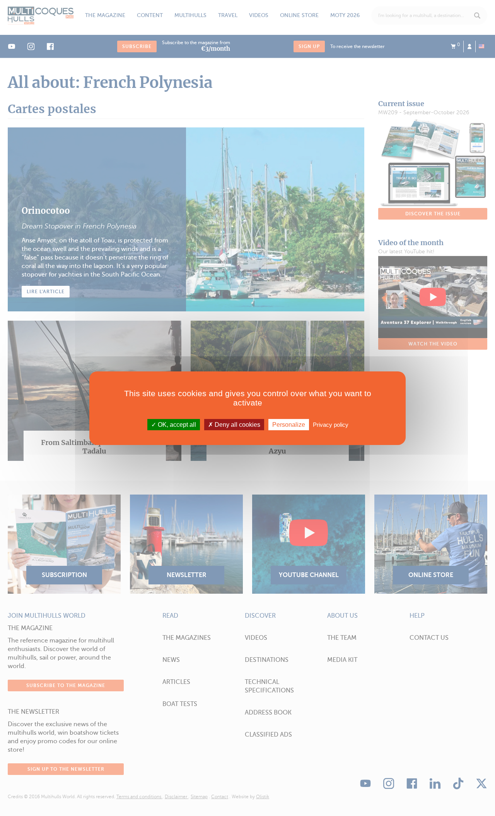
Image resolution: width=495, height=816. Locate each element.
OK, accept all (176, 424)
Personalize (288, 424)
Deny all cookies (236, 424)
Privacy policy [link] (330, 424)
